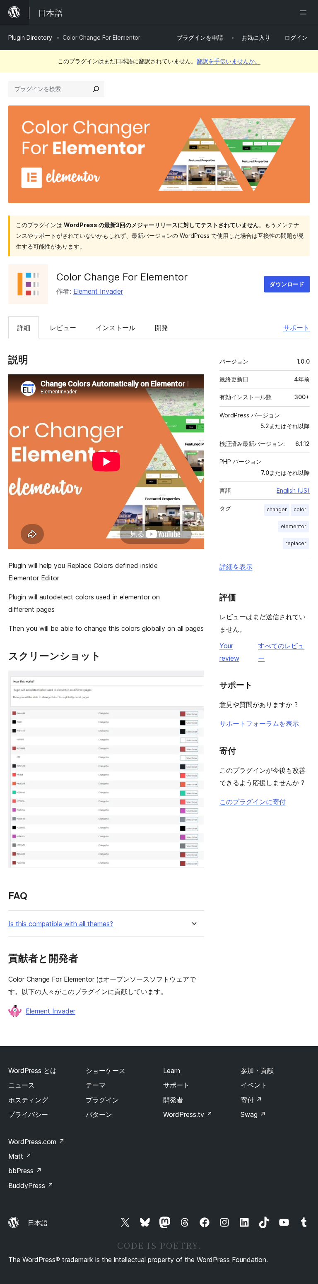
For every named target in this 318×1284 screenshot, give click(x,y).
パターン (99, 1114)
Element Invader (98, 291)
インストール (115, 327)
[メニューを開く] (305, 12)
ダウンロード (287, 283)
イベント (254, 1085)
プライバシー (28, 1114)
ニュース (21, 1085)
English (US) (293, 490)
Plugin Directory (30, 37)
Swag (253, 1114)
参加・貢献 (257, 1070)
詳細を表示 (236, 567)
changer (277, 509)
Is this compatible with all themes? (60, 924)
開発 (161, 327)
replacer (295, 543)
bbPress (25, 1171)
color (300, 509)
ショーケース (105, 1070)
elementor (293, 526)
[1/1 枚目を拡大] (193, 682)
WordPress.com (36, 1142)
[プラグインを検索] (96, 89)
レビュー (63, 327)
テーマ (96, 1085)
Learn (171, 1070)
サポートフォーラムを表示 (259, 723)
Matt (19, 1156)
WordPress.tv (187, 1114)
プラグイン (102, 1100)
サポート (296, 327)
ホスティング (28, 1100)
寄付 (251, 1100)
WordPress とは (32, 1070)
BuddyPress (30, 1185)
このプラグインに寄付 (252, 802)
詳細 (23, 327)
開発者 (173, 1100)
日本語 (38, 1223)
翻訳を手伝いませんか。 (228, 61)
